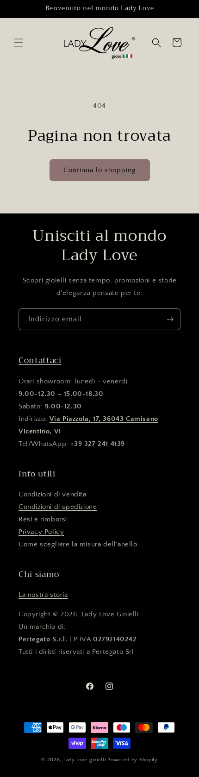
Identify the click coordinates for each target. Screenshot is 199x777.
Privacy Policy (41, 532)
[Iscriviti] (170, 319)
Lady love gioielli (85, 760)
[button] (18, 42)
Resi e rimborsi (43, 519)
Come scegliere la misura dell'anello (78, 544)
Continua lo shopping (99, 170)
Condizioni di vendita (53, 494)
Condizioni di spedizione (58, 507)
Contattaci (40, 360)
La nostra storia (43, 595)
